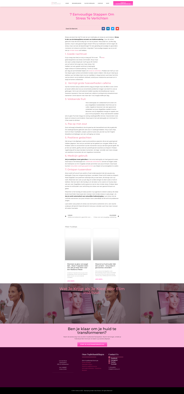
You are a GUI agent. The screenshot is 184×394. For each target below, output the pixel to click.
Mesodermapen (87, 364)
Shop (107, 3)
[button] (103, 28)
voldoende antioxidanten (93, 161)
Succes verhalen (89, 3)
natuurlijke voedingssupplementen (82, 166)
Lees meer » (71, 281)
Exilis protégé (86, 362)
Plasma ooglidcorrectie (89, 366)
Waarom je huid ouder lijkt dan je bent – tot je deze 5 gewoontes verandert (105, 265)
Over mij (100, 3)
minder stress (74, 50)
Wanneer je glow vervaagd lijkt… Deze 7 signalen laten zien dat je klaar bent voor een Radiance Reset (77, 266)
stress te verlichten (95, 71)
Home (67, 3)
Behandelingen (76, 3)
